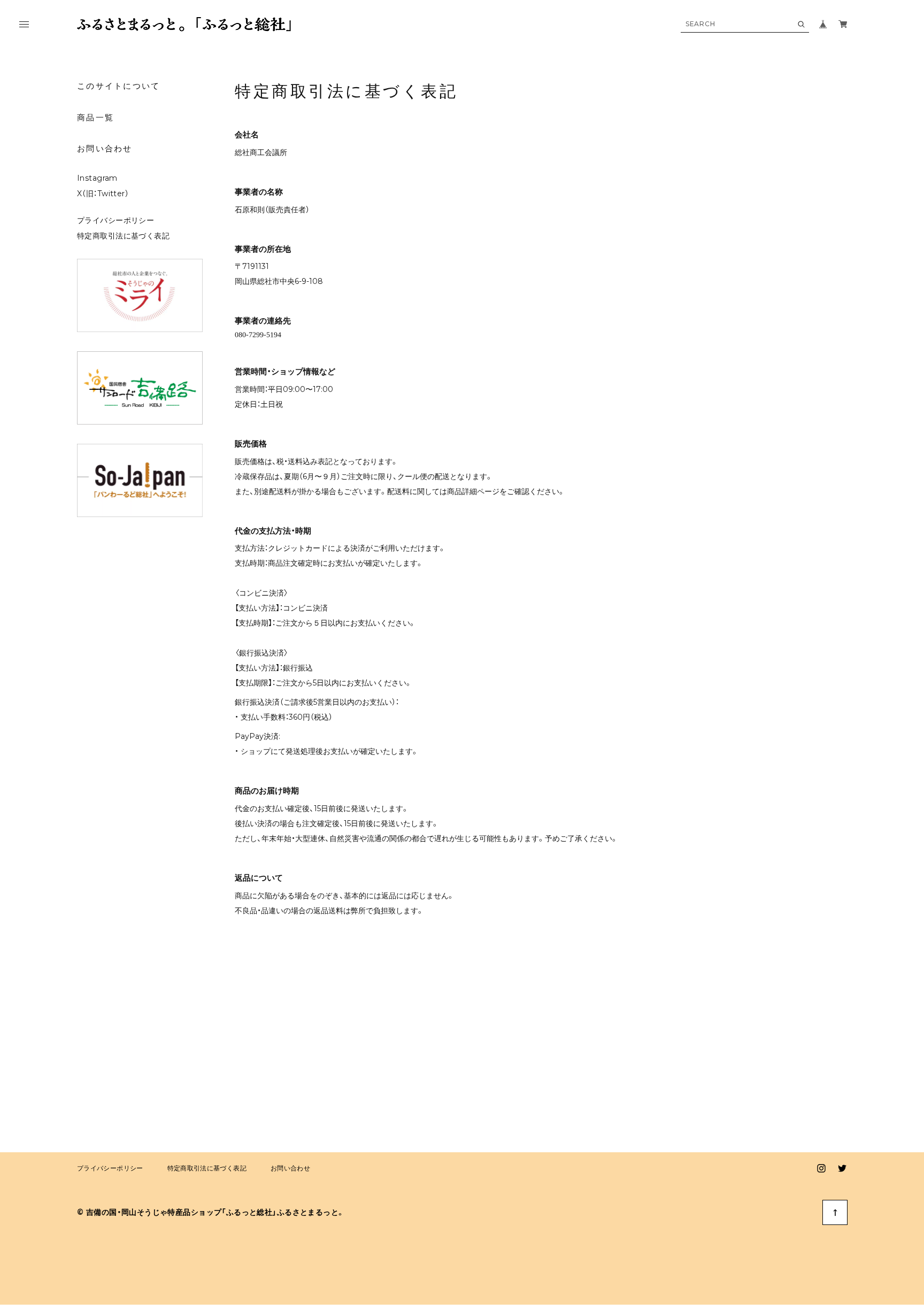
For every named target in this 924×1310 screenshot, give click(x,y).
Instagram (97, 178)
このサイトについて (118, 86)
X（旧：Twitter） (103, 193)
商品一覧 (95, 117)
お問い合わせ (105, 148)
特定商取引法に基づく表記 (123, 236)
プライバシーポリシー (115, 220)
